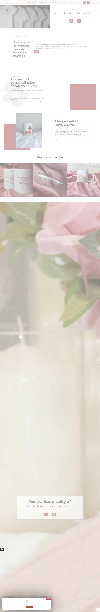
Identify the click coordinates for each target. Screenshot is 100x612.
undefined (48, 598)
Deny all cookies (6, 610)
